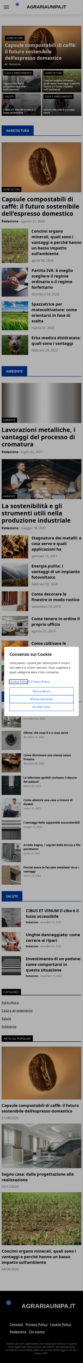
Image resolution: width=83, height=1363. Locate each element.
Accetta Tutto (41, 707)
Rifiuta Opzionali (41, 699)
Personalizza (41, 691)
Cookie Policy (18, 682)
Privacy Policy (40, 682)
